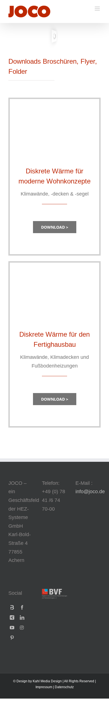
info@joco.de (90, 491)
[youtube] (12, 627)
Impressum (43, 687)
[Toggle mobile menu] (98, 9)
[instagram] (22, 627)
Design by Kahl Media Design (39, 681)
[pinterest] (12, 637)
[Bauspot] (12, 607)
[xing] (12, 617)
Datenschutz (64, 687)
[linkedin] (22, 617)
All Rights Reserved (79, 681)
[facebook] (22, 607)
